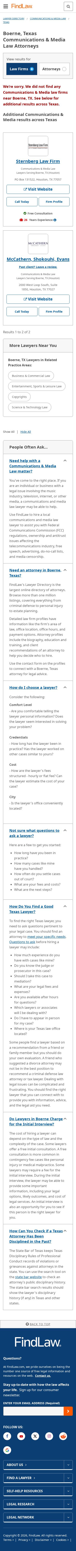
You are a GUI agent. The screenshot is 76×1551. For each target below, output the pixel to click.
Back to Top (40, 1324)
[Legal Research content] (68, 1504)
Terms (7, 1540)
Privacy (23, 1540)
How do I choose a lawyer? (33, 687)
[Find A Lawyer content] (68, 1477)
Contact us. (43, 1376)
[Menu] (6, 6)
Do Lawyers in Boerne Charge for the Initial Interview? (36, 1121)
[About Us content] (68, 1464)
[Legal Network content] (68, 1517)
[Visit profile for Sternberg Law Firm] (38, 146)
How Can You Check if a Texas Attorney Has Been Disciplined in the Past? (36, 1236)
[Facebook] (7, 1436)
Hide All (25, 432)
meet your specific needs (46, 936)
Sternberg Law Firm (38, 161)
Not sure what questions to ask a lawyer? (34, 833)
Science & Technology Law (29, 407)
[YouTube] (21, 1436)
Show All (9, 432)
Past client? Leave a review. (38, 267)
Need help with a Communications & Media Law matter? (32, 466)
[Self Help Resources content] (68, 1491)
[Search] (68, 6)
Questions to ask (22, 942)
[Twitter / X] (35, 1436)
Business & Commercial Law (31, 376)
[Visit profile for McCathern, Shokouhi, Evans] (38, 244)
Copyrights (19, 397)
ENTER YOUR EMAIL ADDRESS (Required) (31, 1403)
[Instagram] (49, 1436)
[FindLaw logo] (23, 6)
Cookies (61, 1540)
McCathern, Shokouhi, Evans (38, 259)
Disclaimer (42, 1540)
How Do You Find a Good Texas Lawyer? (31, 909)
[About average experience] (55, 220)
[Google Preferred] (7, 1450)
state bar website (28, 1277)
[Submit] (68, 1411)
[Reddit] (63, 1436)
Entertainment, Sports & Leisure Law (37, 386)
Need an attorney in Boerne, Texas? (35, 573)
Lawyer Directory (13, 18)
